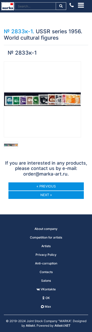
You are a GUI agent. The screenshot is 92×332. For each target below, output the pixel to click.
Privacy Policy (46, 255)
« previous (46, 186)
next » (46, 195)
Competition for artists (46, 237)
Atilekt (30, 325)
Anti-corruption (46, 263)
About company (45, 229)
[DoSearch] (61, 6)
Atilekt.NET (62, 325)
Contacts (46, 272)
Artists (46, 246)
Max (47, 306)
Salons (46, 280)
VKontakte (48, 289)
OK (47, 298)
